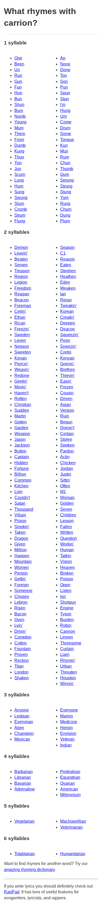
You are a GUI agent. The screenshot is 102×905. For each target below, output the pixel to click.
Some (65, 133)
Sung (19, 192)
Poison (66, 579)
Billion (20, 474)
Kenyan (67, 358)
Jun (17, 169)
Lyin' (18, 625)
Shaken (21, 678)
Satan (19, 503)
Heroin (66, 728)
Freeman (22, 305)
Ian (63, 294)
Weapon (22, 433)
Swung (20, 197)
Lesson (67, 520)
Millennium (70, 795)
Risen (19, 608)
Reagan (21, 294)
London (21, 672)
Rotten (20, 398)
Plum (65, 221)
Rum (64, 157)
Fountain (22, 649)
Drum (65, 128)
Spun (65, 93)
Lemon (66, 637)
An (62, 58)
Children (68, 515)
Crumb (20, 209)
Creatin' (67, 317)
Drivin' (20, 631)
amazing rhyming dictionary (29, 869)
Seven (66, 509)
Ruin (64, 416)
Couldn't (22, 497)
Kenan (20, 358)
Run (18, 75)
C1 (63, 253)
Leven (20, 340)
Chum (65, 209)
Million (20, 550)
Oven (19, 619)
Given (19, 544)
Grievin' (67, 364)
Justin (65, 474)
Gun (18, 81)
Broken (66, 573)
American (69, 789)
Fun (18, 87)
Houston (68, 678)
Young (20, 122)
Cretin (65, 352)
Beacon (21, 300)
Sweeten (22, 352)
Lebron (20, 602)
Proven (21, 654)
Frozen (66, 387)
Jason (20, 439)
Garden (21, 427)
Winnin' (67, 683)
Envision (68, 733)
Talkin (65, 556)
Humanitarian (72, 853)
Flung (19, 221)
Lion (18, 491)
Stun (64, 99)
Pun (64, 87)
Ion (63, 596)
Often (65, 486)
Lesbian (21, 716)
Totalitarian (24, 853)
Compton (22, 637)
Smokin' (21, 526)
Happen (21, 556)
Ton (63, 75)
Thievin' (67, 375)
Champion (24, 733)
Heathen (68, 276)
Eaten (65, 265)
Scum (19, 174)
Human (67, 550)
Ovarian (67, 783)
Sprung (67, 180)
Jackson (22, 445)
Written (66, 532)
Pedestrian (70, 771)
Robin (65, 625)
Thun (19, 157)
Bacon (20, 614)
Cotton (20, 643)
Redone (21, 375)
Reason (67, 259)
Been (19, 64)
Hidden (21, 463)
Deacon (67, 329)
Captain (21, 457)
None (65, 64)
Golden (67, 503)
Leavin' (21, 253)
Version (67, 410)
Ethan (19, 317)
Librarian (22, 777)
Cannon (67, 631)
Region (21, 276)
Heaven (67, 567)
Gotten (20, 422)
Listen (65, 590)
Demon (21, 247)
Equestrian (70, 777)
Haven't (21, 393)
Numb (20, 116)
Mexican (22, 739)
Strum (19, 215)
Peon (65, 340)
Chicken (68, 463)
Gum (64, 174)
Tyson (65, 614)
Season (67, 247)
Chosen (21, 596)
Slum (19, 203)
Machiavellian (73, 821)
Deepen (67, 323)
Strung (66, 186)
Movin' (20, 387)
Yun (18, 163)
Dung (65, 215)
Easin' (66, 381)
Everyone (69, 710)
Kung (19, 151)
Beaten (21, 259)
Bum (18, 110)
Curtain (67, 649)
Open (65, 585)
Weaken (68, 288)
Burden (67, 619)
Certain (67, 433)
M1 (63, 491)
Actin (65, 457)
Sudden (21, 410)
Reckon (21, 660)
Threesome (70, 643)
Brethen (67, 369)
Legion (20, 282)
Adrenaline (24, 789)
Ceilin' (20, 311)
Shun (19, 104)
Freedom (22, 288)
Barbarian (23, 771)
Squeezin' (69, 334)
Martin (20, 416)
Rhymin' (67, 660)
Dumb (20, 145)
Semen (21, 265)
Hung (65, 110)
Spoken (67, 445)
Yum (64, 197)
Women (21, 567)
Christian (22, 404)
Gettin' (20, 579)
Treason (22, 271)
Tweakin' (68, 305)
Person (21, 573)
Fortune (21, 468)
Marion (66, 716)
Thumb (66, 169)
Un (17, 70)
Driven (66, 398)
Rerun (66, 300)
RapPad (11, 892)
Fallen (66, 526)
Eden (65, 282)
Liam (64, 654)
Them (19, 133)
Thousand (23, 509)
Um (63, 116)
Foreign (21, 585)
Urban (66, 666)
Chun (65, 163)
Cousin (66, 393)
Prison (20, 520)
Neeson (21, 346)
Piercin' (21, 364)
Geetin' (20, 381)
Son (64, 81)
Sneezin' (68, 346)
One (18, 58)
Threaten (68, 672)
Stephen (68, 271)
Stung (65, 192)
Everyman (23, 722)
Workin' (67, 544)
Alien (19, 728)
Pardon (67, 451)
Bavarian (22, 783)
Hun (18, 93)
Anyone (21, 710)
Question (68, 538)
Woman (67, 497)
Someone (23, 590)
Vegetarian (24, 821)
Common (22, 480)
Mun (64, 151)
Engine (66, 608)
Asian (65, 404)
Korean (67, 311)
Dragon (21, 538)
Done (65, 70)
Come (65, 122)
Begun (66, 422)
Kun (64, 145)
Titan (19, 666)
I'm (62, 104)
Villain (20, 515)
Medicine (68, 722)
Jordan (66, 468)
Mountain (23, 561)
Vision (66, 561)
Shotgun (68, 602)
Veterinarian (71, 827)
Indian (66, 745)
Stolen (66, 439)
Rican (19, 323)
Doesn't (67, 427)
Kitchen (21, 486)
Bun (18, 99)
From (19, 139)
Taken (20, 532)
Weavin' (21, 369)
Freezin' (21, 329)
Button (20, 451)
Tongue (67, 139)
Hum (18, 186)
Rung (65, 203)
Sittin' (65, 480)
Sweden (22, 334)
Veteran (67, 739)
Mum (19, 128)
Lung (19, 180)
